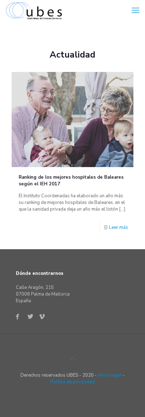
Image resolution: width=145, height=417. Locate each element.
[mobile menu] (135, 10)
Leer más (118, 227)
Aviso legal (109, 375)
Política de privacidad (72, 382)
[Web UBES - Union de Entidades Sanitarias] (35, 10)
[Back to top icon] (72, 359)
